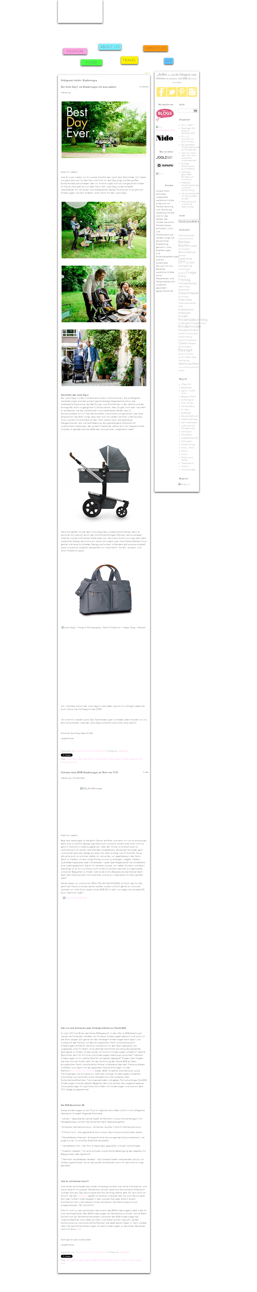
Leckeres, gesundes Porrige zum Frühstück (187, 176)
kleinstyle (186, 431)
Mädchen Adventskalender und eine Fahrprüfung (190, 186)
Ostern (183, 343)
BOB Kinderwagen (81, 1260)
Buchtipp (181, 255)
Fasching (182, 273)
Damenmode (185, 258)
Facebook (82, 1196)
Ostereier (192, 340)
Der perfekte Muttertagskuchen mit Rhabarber (190, 147)
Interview (185, 299)
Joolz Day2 (100, 759)
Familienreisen (184, 269)
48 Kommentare (97, 1252)
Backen (184, 242)
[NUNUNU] (165, 167)
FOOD (91, 62)
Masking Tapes (192, 333)
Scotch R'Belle (184, 357)
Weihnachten (188, 363)
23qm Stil (186, 384)
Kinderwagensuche (132, 759)
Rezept (185, 350)
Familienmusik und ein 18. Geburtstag (188, 204)
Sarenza (190, 354)
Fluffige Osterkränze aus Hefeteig (187, 166)
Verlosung (183, 360)
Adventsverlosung (185, 239)
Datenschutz (204, 1287)
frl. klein (185, 409)
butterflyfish (187, 400)
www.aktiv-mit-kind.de (83, 1071)
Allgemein (123, 751)
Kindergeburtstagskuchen (192, 323)
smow (184, 454)
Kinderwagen (114, 759)
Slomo (184, 451)
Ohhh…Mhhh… (188, 448)
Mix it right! (187, 125)
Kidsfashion (186, 309)
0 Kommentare (97, 751)
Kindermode (189, 326)
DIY (169, 61)
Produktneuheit (69, 762)
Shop (147, 73)
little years (186, 441)
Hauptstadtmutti (190, 416)
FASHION (75, 51)
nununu (182, 340)
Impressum (62, 1283)
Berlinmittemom (187, 252)
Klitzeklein (186, 434)
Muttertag (188, 337)
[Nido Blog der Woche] (165, 140)
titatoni (185, 466)
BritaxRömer (106, 1260)
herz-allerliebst (189, 422)
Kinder (183, 316)
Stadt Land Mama (187, 458)
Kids (180, 306)
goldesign (186, 413)
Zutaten (181, 370)
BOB (69, 1260)
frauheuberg (188, 406)
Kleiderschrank (188, 330)
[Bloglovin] (184, 484)
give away (183, 296)
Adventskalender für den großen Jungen (190, 196)
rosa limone (81, 751)
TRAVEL (129, 60)
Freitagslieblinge (187, 283)
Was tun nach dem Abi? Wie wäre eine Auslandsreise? (188, 157)
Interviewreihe (187, 303)
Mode (181, 337)
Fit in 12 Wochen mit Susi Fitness (187, 139)
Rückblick (182, 354)
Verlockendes (188, 469)
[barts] (160, 173)
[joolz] (164, 158)
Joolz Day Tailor (85, 759)
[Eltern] (165, 121)
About (132, 73)
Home (124, 73)
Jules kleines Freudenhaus (188, 427)
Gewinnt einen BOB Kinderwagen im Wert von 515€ (89, 772)
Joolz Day (71, 759)
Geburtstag (183, 286)
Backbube (186, 387)
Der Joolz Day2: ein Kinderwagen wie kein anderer (88, 86)
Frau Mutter (187, 403)
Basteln (184, 245)
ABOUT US (110, 47)
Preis (63, 1263)
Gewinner (184, 289)
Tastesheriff (187, 463)
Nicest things (188, 444)
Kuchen (181, 333)
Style (194, 357)
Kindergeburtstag (193, 319)
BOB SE (95, 1260)
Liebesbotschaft (189, 438)
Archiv (140, 73)
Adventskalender (186, 235)
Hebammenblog (189, 419)
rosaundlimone (80, 11)
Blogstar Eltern (188, 396)
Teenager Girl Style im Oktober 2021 (188, 130)
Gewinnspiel (120, 1260)
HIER (79, 1229)
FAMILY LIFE (155, 48)
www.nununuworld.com (188, 367)
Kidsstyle (184, 312)
